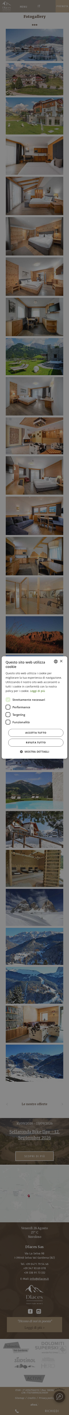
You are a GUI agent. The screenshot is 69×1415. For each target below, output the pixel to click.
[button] (34, 752)
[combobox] (56, 661)
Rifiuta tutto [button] (36, 742)
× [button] (61, 661)
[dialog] (34, 707)
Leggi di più (37, 691)
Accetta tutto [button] (35, 733)
